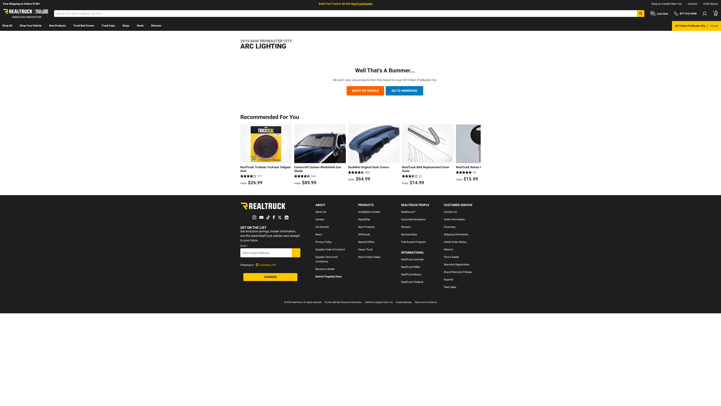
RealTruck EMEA (410, 266)
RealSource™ (408, 211)
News (318, 234)
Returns (448, 249)
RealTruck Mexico (411, 274)
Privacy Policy (323, 241)
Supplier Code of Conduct (330, 249)
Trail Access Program (413, 241)
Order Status (710, 3)
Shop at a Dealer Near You (667, 3)
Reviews (406, 226)
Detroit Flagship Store (328, 276)
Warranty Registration (457, 264)
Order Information (454, 219)
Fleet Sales (450, 287)
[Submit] (296, 252)
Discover (156, 25)
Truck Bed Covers (83, 25)
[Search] (640, 13)
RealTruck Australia (412, 259)
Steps (125, 25)
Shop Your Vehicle (31, 25)
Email (244, 246)
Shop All (7, 25)
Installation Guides (369, 211)
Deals (140, 25)
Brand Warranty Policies (458, 271)
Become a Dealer (325, 268)
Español (448, 279)
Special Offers (366, 241)
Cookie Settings (404, 302)
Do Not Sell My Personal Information (343, 302)
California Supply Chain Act (379, 302)
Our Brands (322, 226)
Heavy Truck (365, 249)
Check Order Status (455, 241)
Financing (449, 226)
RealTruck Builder (362, 3)
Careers (319, 219)
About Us (320, 211)
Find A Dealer (451, 256)
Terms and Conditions (426, 302)
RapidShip (364, 219)
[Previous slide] (244, 155)
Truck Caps (108, 25)
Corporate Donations (413, 219)
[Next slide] (477, 155)
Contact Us (450, 211)
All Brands (364, 234)
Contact (692, 3)
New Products (57, 25)
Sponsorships (409, 234)
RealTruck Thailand (412, 281)
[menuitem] (7, 26)
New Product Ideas (369, 256)
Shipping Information (456, 234)
